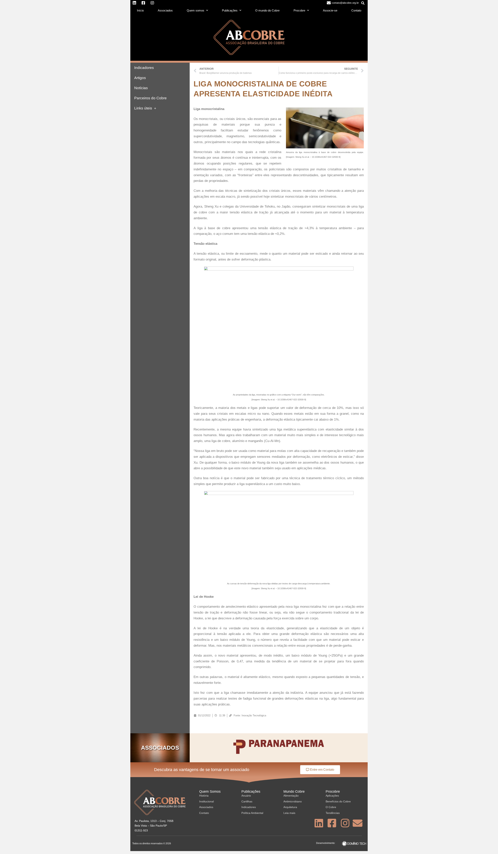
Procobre (299, 10)
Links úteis (143, 108)
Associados (165, 10)
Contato (356, 10)
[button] (363, 3)
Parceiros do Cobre (150, 98)
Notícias (141, 88)
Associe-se (330, 10)
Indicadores (144, 68)
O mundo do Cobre (267, 10)
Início (140, 10)
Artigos (140, 78)
